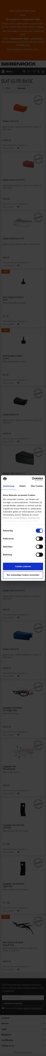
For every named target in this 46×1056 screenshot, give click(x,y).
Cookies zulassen (23, 566)
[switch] (39, 539)
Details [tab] (22, 486)
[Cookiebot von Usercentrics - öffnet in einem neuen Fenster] (32, 479)
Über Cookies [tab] (37, 486)
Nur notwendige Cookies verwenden (23, 575)
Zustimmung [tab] (8, 486)
